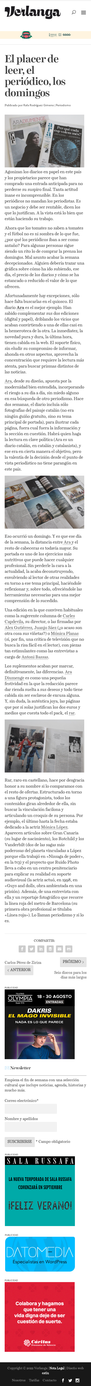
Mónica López (54, 827)
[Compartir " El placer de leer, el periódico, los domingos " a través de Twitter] (31, 949)
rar (71, 713)
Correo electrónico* (21, 1101)
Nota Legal (57, 1368)
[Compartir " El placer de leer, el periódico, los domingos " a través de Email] (59, 949)
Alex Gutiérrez (18, 628)
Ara (8, 381)
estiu (45, 1373)
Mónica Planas (65, 634)
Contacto (49, 1380)
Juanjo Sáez (45, 628)
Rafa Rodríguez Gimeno (38, 105)
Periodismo (63, 105)
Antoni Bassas (34, 657)
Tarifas (34, 1380)
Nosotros (18, 1380)
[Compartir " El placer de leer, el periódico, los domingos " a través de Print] (69, 949)
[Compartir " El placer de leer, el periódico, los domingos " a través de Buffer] (50, 949)
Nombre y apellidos (21, 1119)
